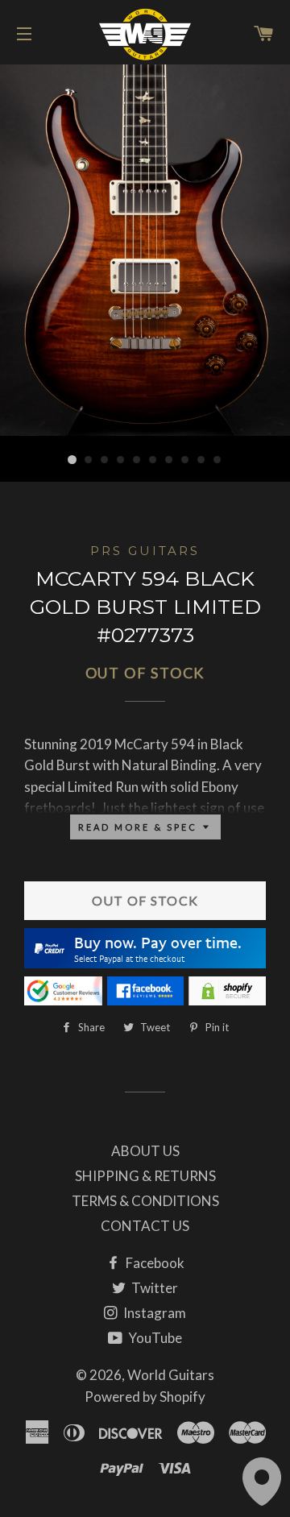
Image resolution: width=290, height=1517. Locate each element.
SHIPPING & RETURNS (145, 1175)
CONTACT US (145, 1225)
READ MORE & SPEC (139, 827)
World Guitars (170, 1374)
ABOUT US (145, 1150)
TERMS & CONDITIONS (145, 1200)
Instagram (153, 1312)
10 (217, 460)
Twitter (153, 1287)
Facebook (153, 1262)
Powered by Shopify (145, 1396)
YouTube (154, 1337)
